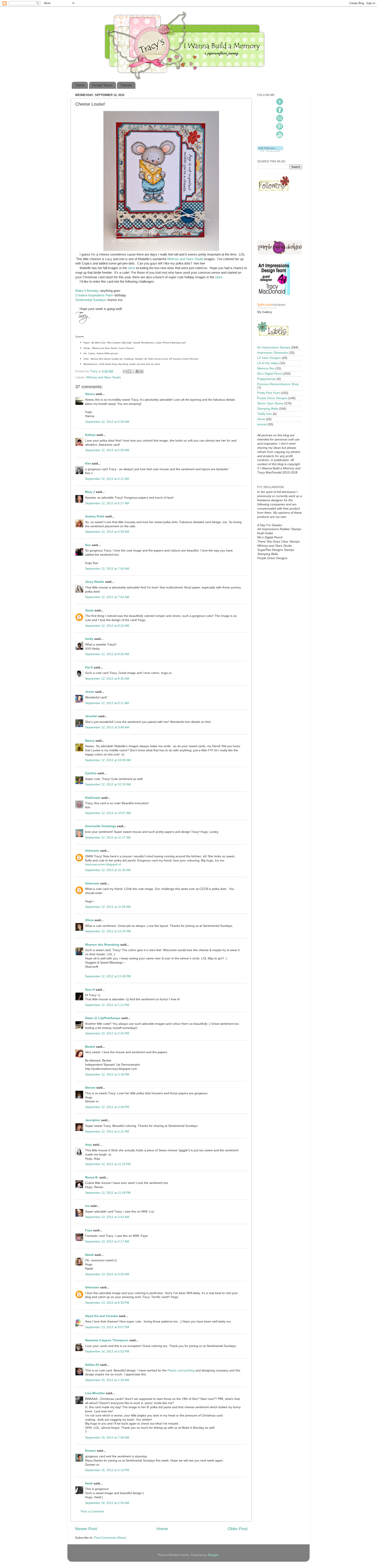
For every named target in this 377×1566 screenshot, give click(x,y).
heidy (89, 638)
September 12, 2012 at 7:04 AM (107, 568)
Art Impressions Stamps (273, 347)
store (131, 268)
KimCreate (92, 797)
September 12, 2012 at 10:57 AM (108, 813)
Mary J (90, 492)
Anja (88, 1144)
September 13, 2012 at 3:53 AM (107, 1217)
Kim (88, 463)
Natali (89, 1254)
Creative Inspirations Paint (94, 295)
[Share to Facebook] (137, 371)
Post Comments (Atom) (110, 1537)
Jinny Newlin (94, 581)
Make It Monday (86, 290)
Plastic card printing (181, 1370)
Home (80, 85)
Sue (88, 545)
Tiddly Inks (264, 414)
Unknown (92, 850)
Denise (90, 1087)
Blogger (213, 1555)
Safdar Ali (92, 1364)
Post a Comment (92, 1511)
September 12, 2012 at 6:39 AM (107, 531)
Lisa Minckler (95, 1393)
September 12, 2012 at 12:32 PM (108, 931)
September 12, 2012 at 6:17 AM (107, 503)
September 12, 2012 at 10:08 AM (108, 760)
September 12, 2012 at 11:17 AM (108, 837)
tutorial (262, 424)
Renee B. (91, 1177)
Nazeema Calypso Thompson (107, 1340)
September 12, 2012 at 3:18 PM (107, 1074)
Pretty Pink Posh (268, 393)
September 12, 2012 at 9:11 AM (107, 703)
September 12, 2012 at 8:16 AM (107, 625)
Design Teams (102, 85)
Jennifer (91, 716)
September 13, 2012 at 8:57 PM (107, 1327)
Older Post (237, 1528)
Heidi (89, 1483)
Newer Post (86, 1528)
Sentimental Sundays (90, 300)
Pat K (89, 667)
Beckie (90, 1046)
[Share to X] (133, 371)
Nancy (89, 740)
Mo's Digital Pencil (269, 373)
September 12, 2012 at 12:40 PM (108, 976)
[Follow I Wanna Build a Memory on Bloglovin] (270, 151)
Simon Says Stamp (270, 403)
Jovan (89, 691)
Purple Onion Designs (272, 398)
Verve (261, 419)
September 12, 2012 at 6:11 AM (107, 478)
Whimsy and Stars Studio (185, 259)
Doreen (90, 1450)
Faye (88, 1230)
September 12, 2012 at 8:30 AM (107, 654)
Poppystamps (266, 379)
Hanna (90, 394)
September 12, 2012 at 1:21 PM (107, 1005)
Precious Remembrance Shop (278, 384)
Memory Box (266, 368)
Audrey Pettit (95, 516)
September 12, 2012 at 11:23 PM (108, 1164)
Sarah (89, 610)
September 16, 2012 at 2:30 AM (107, 1503)
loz (87, 1206)
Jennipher (92, 1120)
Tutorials (126, 85)
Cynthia (91, 773)
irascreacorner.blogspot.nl (103, 864)
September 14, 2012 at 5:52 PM (107, 1351)
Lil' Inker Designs (269, 358)
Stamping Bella (267, 408)
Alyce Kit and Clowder (101, 1316)
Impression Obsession (272, 352)
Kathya (90, 435)
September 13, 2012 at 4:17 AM (107, 1241)
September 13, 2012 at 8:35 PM (107, 1302)
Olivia (89, 920)
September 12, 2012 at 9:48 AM (107, 727)
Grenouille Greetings (100, 826)
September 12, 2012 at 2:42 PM (107, 1033)
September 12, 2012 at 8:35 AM (107, 678)
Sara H (90, 989)
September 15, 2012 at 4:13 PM (107, 1470)
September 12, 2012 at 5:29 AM (107, 421)
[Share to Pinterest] (141, 371)
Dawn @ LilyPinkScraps (102, 1018)
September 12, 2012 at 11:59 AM (108, 906)
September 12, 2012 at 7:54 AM (107, 597)
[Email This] (125, 371)
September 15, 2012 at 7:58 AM (107, 1437)
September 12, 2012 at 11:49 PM (108, 1192)
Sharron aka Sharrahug (102, 944)
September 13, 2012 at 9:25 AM (107, 1274)
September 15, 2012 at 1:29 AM (107, 1380)
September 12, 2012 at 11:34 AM (108, 870)
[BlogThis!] (129, 371)
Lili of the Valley (268, 363)
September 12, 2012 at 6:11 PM (107, 1131)
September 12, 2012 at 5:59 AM (107, 450)
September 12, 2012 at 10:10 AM (108, 784)
